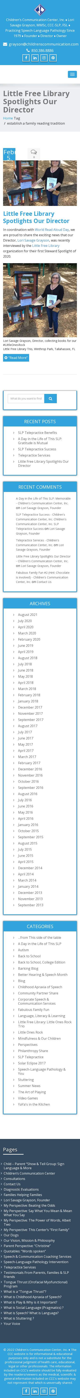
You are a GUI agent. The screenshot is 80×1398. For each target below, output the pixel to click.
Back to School (29, 956)
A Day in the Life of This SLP (39, 944)
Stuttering (26, 1080)
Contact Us (44, 582)
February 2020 (29, 639)
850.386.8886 (42, 50)
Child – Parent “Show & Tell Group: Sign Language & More (34, 1166)
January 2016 (28, 825)
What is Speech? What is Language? (31, 1313)
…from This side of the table (39, 938)
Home (8, 118)
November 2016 (30, 775)
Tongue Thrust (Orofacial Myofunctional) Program (35, 1284)
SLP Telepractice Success (37, 449)
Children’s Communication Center (29, 1173)
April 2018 (25, 683)
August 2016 (27, 794)
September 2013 (30, 905)
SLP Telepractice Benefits (37, 433)
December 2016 (30, 769)
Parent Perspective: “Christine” (27, 1246)
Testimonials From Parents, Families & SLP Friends (36, 1274)
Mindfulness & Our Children (39, 1038)
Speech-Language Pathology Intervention (36, 1262)
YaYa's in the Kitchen (34, 1104)
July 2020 (25, 621)
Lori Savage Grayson (33, 240)
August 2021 (27, 615)
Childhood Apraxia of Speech (40, 987)
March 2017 (27, 757)
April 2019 (25, 652)
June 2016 (25, 806)
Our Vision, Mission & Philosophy (29, 1240)
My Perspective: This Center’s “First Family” (36, 1229)
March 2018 (27, 689)
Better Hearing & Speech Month (42, 975)
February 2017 (29, 763)
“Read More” (18, 357)
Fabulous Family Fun (33, 1010)
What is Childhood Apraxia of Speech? (33, 1297)
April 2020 (25, 627)
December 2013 (30, 893)
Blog (21, 981)
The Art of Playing (32, 1092)
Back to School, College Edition (41, 962)
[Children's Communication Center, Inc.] (40, 9)
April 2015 (25, 862)
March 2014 (27, 880)
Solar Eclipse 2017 (32, 1063)
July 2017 (25, 732)
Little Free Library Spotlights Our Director (36, 217)
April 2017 (25, 751)
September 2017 (30, 720)
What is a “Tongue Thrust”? (25, 1291)
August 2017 (27, 726)
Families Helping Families (23, 1194)
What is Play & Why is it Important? (30, 1302)
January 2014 (28, 886)
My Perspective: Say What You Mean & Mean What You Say (38, 1213)
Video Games (28, 1098)
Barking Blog (28, 968)
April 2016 (25, 818)
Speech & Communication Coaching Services (37, 1256)
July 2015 (25, 849)
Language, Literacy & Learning (41, 1016)
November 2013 (30, 899)
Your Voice (12, 1323)
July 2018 (25, 664)
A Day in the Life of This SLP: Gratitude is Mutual (40, 441)
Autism (23, 950)
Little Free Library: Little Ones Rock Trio (45, 1024)
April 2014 (25, 874)
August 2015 (27, 843)
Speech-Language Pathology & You (42, 1071)
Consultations (14, 1178)
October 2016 (28, 781)
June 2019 (25, 646)
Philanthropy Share (33, 1051)
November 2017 (30, 713)
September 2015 (30, 837)
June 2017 (25, 738)
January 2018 (28, 701)
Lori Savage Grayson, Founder (41, 508)
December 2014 (30, 868)
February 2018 (29, 695)
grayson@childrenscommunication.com (44, 44)
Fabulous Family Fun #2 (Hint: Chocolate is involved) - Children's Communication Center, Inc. (43, 577)
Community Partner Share (38, 993)
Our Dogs (11, 1235)
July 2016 (25, 800)
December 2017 (30, 707)
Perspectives (28, 1045)
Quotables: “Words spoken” (25, 1251)
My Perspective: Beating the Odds (29, 1205)
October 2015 (28, 831)
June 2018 (25, 670)
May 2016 (25, 812)
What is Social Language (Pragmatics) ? (34, 1307)
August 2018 (27, 658)
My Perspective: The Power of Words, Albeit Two (37, 1222)
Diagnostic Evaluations (21, 1189)
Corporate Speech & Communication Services (37, 1001)
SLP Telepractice (30, 1057)
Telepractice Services (34, 455)
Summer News (29, 1086)
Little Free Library (45, 245)
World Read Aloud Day (52, 229)
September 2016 (30, 788)
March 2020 (27, 633)
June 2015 (25, 856)
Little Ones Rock (30, 1032)
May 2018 (25, 676)
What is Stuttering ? (19, 1318)
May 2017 (25, 744)
